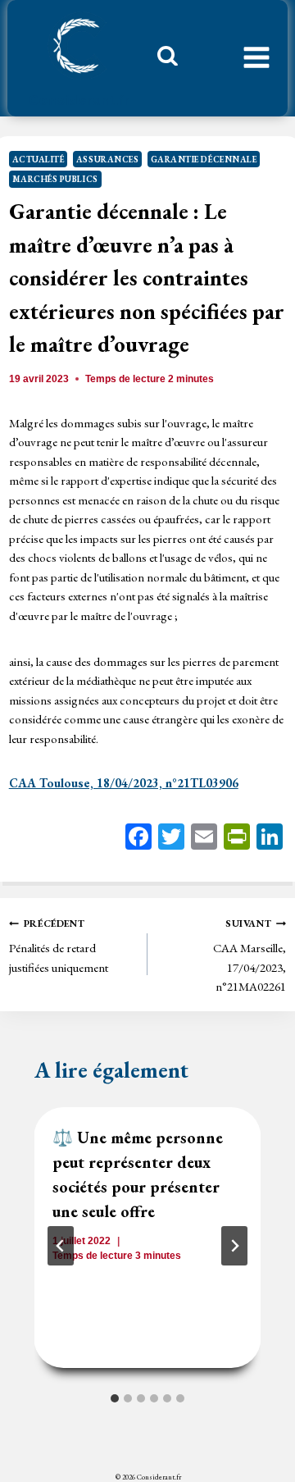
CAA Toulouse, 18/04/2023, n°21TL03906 (123, 783)
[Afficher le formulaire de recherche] (161, 60)
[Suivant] (234, 1245)
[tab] (115, 1398)
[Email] (204, 838)
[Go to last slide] (61, 1245)
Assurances (107, 159)
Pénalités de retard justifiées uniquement (58, 946)
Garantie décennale (203, 159)
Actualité (38, 159)
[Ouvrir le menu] (256, 58)
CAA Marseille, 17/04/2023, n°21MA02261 (249, 955)
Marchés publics (55, 179)
